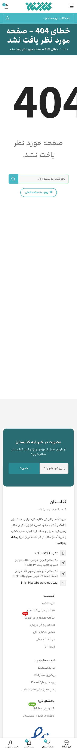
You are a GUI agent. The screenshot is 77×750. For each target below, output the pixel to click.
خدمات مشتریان (46, 660)
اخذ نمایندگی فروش (42, 625)
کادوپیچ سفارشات (41, 708)
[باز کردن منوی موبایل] (71, 6)
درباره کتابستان (45, 639)
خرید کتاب (48, 603)
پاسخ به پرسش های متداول (38, 689)
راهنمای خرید (46, 701)
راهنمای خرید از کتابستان (38, 716)
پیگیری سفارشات (45, 675)
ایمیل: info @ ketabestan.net (39, 583)
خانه (65, 49)
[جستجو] (7, 18)
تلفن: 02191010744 (46, 553)
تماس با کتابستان (44, 632)
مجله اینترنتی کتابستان (40, 610)
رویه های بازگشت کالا (43, 682)
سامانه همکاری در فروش (39, 617)
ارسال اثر (49, 647)
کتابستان (49, 596)
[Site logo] (38, 6)
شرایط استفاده (47, 668)
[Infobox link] (38, 448)
